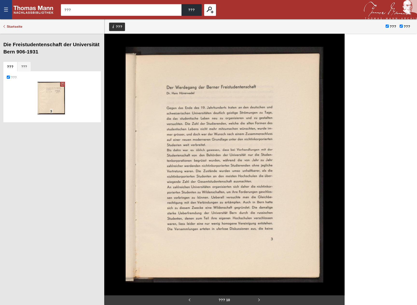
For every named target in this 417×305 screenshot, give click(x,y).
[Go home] (111, 55)
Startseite (14, 26)
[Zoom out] (111, 41)
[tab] (10, 66)
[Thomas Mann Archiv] (390, 9)
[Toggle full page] (111, 84)
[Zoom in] (111, 70)
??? (33, 9)
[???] (210, 10)
